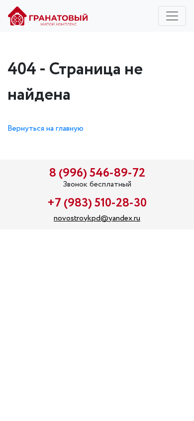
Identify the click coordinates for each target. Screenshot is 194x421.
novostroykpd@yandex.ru (97, 218)
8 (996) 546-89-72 (97, 173)
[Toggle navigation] (172, 16)
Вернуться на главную (45, 128)
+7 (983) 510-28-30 (97, 203)
